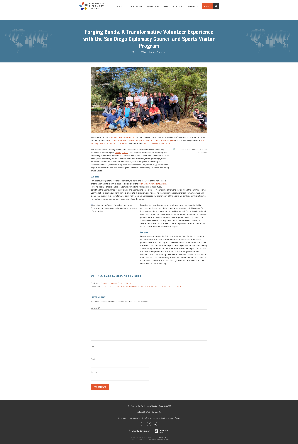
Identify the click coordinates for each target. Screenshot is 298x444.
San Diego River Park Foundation (167, 286)
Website (94, 372)
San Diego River (121, 152)
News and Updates (109, 283)
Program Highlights (125, 283)
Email (94, 359)
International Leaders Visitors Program (137, 286)
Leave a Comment (157, 52)
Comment (95, 308)
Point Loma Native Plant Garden (157, 143)
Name (94, 346)
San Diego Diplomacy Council (121, 137)
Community (106, 286)
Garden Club (124, 143)
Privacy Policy (162, 437)
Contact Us (156, 412)
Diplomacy (116, 286)
